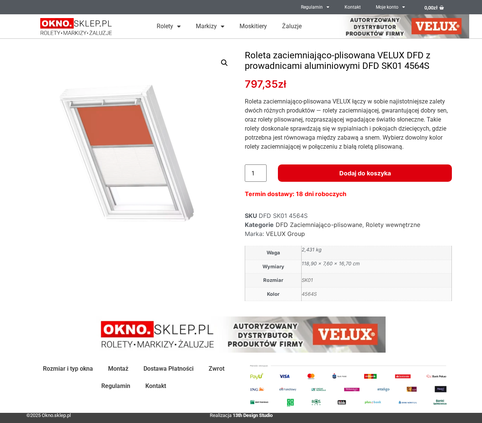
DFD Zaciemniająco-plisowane (319, 224)
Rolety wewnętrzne (393, 224)
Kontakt (353, 7)
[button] (224, 63)
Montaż (118, 368)
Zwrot (216, 368)
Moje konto (387, 7)
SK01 (307, 280)
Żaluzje (292, 26)
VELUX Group (285, 233)
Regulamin (312, 7)
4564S (309, 294)
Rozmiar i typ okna (68, 368)
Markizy (206, 26)
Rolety (165, 26)
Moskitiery (253, 26)
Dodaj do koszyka (365, 173)
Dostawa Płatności (168, 368)
